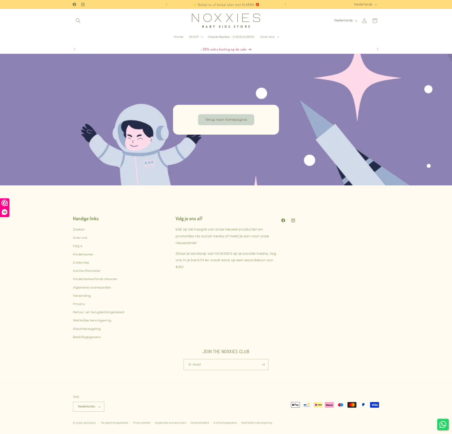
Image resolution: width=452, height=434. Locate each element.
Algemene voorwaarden (92, 287)
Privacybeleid (142, 423)
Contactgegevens (225, 423)
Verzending (82, 295)
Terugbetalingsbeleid (115, 423)
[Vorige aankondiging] (166, 4)
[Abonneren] (263, 364)
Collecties (81, 262)
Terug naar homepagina (226, 119)
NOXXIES (90, 423)
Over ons (80, 237)
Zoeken (79, 229)
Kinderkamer (83, 254)
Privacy (79, 304)
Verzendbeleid (199, 423)
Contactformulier (87, 271)
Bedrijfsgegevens (87, 337)
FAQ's (77, 246)
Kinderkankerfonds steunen (95, 279)
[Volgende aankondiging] (285, 4)
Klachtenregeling (87, 329)
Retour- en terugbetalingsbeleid (98, 312)
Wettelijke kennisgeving (92, 320)
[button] (78, 21)
